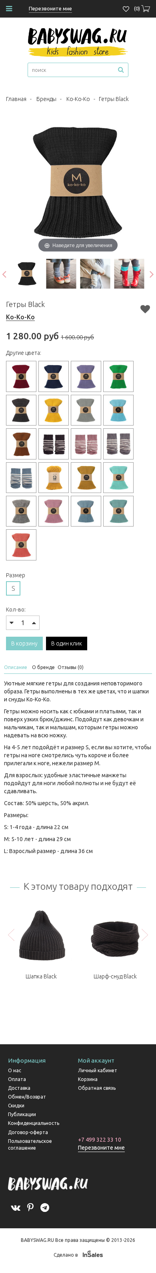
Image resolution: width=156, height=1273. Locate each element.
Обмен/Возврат (27, 1096)
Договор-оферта (28, 1132)
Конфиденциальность (33, 1123)
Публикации (22, 1114)
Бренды (46, 99)
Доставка (19, 1088)
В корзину (24, 643)
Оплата (17, 1079)
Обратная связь (97, 1088)
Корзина (88, 1079)
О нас (14, 1070)
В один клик (66, 643)
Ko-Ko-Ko (78, 99)
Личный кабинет (97, 1070)
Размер (15, 575)
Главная (16, 99)
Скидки (16, 1105)
